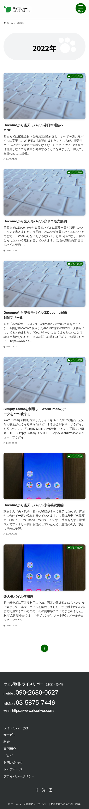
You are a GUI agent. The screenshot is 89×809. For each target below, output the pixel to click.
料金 (7, 741)
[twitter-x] (44, 790)
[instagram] (51, 790)
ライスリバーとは (16, 727)
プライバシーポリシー (19, 776)
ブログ (8, 755)
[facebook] (38, 790)
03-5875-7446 (35, 702)
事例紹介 (10, 748)
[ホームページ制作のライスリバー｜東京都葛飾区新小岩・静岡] (17, 9)
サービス (10, 734)
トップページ (13, 769)
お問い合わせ (13, 762)
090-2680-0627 (37, 691)
